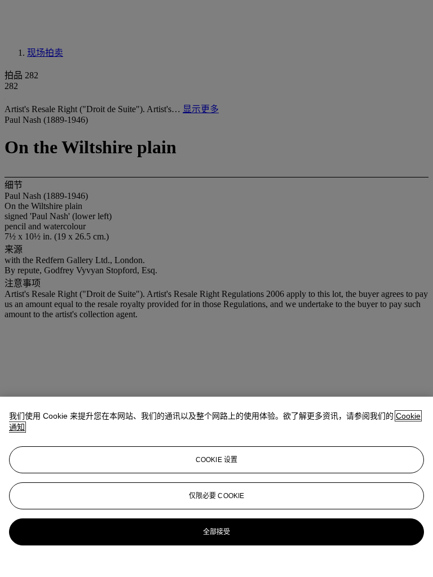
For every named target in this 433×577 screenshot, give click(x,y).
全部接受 (216, 532)
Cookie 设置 (216, 460)
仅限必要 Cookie (216, 496)
